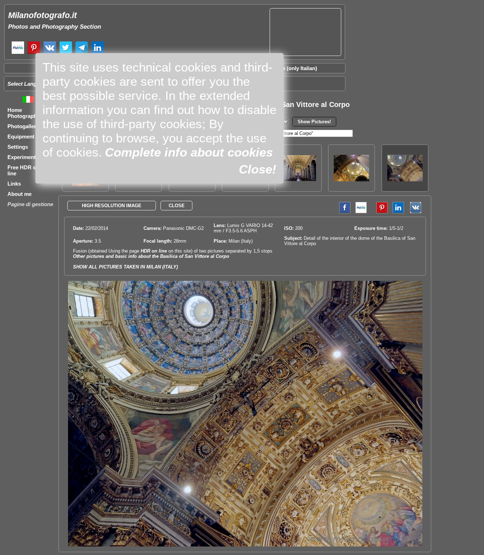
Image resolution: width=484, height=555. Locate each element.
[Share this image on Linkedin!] (398, 211)
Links (14, 184)
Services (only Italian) (290, 68)
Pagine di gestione (30, 204)
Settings (17, 147)
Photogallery (23, 126)
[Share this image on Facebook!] (343, 211)
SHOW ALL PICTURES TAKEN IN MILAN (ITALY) (125, 267)
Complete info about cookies (189, 152)
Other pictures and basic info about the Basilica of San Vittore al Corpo (151, 256)
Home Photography (23, 113)
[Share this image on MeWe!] (361, 211)
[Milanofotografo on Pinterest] (34, 53)
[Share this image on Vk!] (417, 211)
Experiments (23, 157)
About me (19, 194)
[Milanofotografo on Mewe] (18, 53)
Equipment (20, 137)
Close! (257, 169)
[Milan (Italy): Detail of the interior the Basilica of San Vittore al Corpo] (351, 179)
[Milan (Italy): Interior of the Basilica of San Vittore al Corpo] (298, 179)
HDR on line (154, 251)
